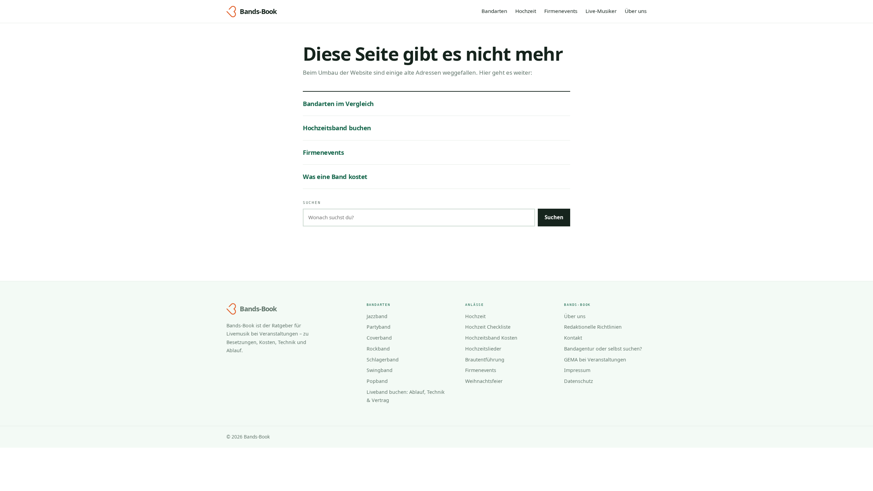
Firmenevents (560, 11)
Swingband (380, 370)
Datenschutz (578, 381)
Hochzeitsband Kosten (491, 337)
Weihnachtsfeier (484, 381)
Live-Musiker (601, 11)
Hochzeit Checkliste (488, 327)
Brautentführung (484, 359)
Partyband (378, 327)
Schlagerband (383, 359)
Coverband (379, 337)
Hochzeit (525, 11)
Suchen (312, 202)
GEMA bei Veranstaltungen (595, 359)
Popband (377, 381)
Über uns (636, 11)
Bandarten (494, 11)
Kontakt (573, 337)
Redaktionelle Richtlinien (593, 327)
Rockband (378, 348)
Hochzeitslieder (483, 348)
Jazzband (377, 316)
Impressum (577, 370)
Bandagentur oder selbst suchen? (603, 348)
